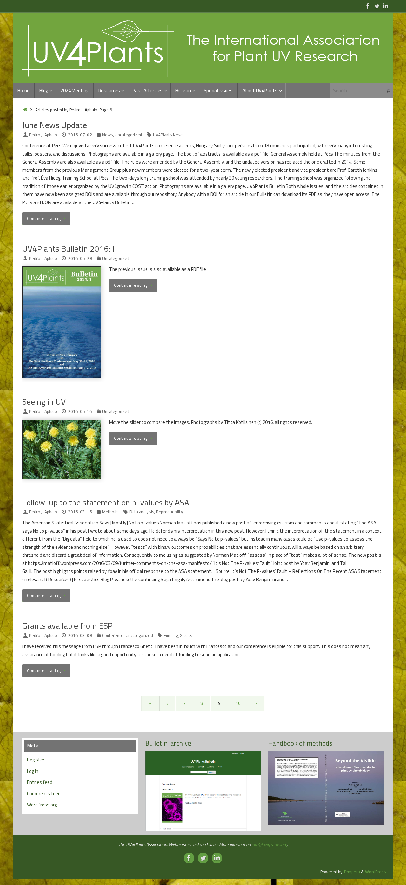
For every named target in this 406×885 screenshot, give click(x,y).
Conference (113, 635)
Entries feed (39, 782)
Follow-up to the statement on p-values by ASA (105, 502)
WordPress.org (42, 804)
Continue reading (44, 218)
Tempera (352, 872)
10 (237, 703)
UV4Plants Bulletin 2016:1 (68, 248)
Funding (171, 635)
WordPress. (376, 872)
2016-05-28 (80, 258)
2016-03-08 (80, 635)
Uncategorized (128, 134)
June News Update (54, 125)
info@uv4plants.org (269, 844)
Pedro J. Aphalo (43, 134)
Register (35, 759)
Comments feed (44, 793)
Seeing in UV (44, 401)
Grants (186, 635)
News (107, 134)
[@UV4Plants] (376, 6)
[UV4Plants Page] (367, 6)
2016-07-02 (80, 134)
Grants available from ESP (67, 625)
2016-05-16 (80, 411)
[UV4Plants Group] (385, 6)
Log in (32, 771)
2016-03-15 (80, 512)
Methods (110, 512)
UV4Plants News (168, 134)
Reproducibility (169, 512)
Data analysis (141, 512)
